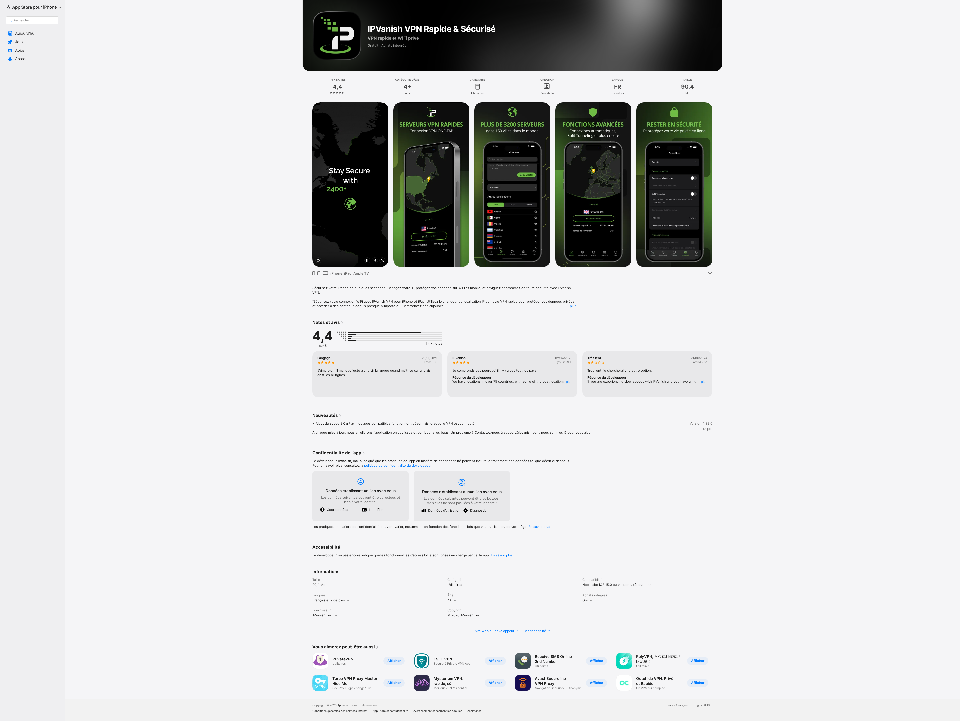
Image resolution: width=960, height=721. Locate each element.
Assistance (475, 711)
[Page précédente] (307, 185)
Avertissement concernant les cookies (438, 711)
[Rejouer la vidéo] (319, 261)
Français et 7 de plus (328, 600)
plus (573, 306)
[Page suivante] (717, 185)
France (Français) (678, 705)
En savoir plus (539, 527)
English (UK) (702, 705)
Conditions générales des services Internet (340, 711)
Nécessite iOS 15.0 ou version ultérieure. (614, 585)
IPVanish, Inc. (322, 615)
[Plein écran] (383, 261)
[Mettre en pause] (367, 261)
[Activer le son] (375, 261)
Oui (585, 600)
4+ (450, 600)
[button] (32, 33)
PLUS (569, 382)
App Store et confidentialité (390, 711)
